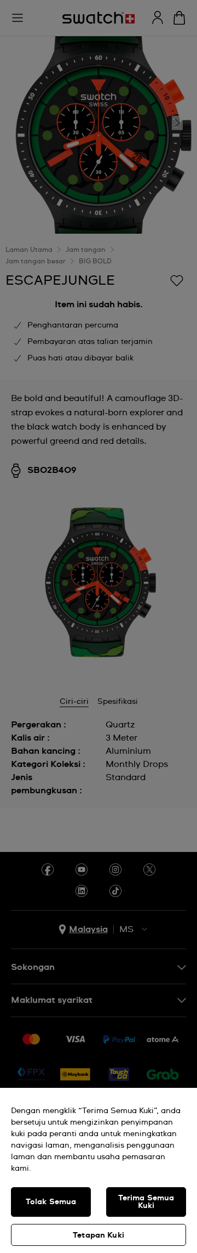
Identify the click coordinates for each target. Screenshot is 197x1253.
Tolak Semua (51, 1202)
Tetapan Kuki (98, 1235)
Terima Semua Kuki (146, 1202)
